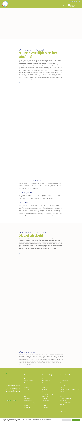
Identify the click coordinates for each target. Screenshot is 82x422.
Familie (62, 387)
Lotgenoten (27, 407)
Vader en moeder (28, 380)
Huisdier (26, 385)
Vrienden (26, 389)
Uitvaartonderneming (29, 403)
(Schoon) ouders (64, 385)
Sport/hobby (27, 394)
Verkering (44, 391)
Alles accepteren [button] (76, 419)
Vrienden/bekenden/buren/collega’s (69, 389)
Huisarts (26, 405)
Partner (62, 382)
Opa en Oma (27, 387)
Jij (24, 378)
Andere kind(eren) (65, 380)
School (25, 391)
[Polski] (16, 400)
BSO (25, 396)
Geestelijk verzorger (65, 406)
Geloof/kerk (27, 398)
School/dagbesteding (47, 394)
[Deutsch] (14, 400)
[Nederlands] (9, 400)
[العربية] (7, 400)
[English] (11, 400)
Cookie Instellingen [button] (66, 419)
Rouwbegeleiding (28, 400)
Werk (61, 394)
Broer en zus (27, 382)
